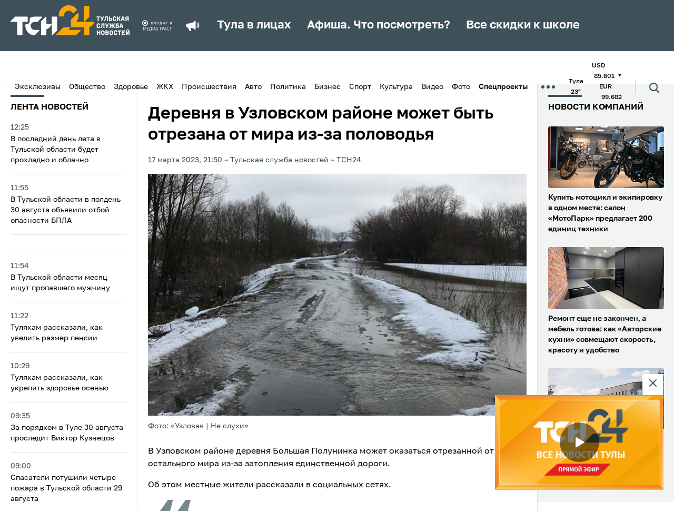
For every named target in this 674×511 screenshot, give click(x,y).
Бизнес (327, 87)
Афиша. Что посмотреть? (378, 25)
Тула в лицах (254, 25)
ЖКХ (164, 87)
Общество (87, 87)
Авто (253, 87)
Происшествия (209, 87)
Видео (432, 87)
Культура (396, 87)
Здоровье (131, 87)
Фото (461, 87)
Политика (288, 87)
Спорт (360, 87)
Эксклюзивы (38, 87)
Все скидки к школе (523, 25)
